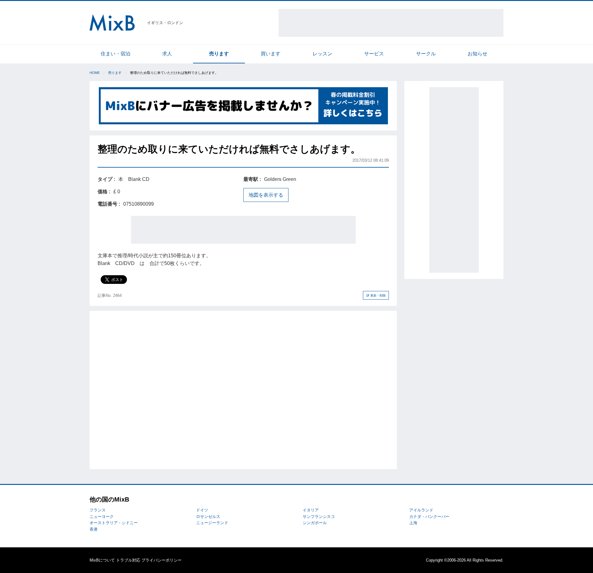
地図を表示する (266, 195)
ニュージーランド (212, 522)
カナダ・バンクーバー (429, 516)
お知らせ (477, 53)
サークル (426, 53)
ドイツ (202, 510)
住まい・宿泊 (115, 53)
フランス (98, 510)
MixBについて (102, 560)
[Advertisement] (391, 23)
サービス (374, 53)
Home (95, 73)
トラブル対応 (128, 560)
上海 (413, 522)
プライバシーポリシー (161, 560)
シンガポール (315, 522)
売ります (219, 53)
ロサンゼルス (208, 516)
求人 (167, 53)
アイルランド (421, 510)
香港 (94, 529)
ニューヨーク (102, 516)
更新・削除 (377, 295)
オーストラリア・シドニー (114, 522)
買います (270, 53)
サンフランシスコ (319, 516)
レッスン (322, 53)
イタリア (311, 510)
